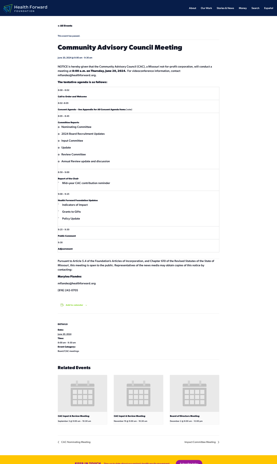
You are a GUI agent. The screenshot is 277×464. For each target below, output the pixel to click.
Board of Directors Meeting (184, 416)
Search (255, 8)
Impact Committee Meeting (200, 442)
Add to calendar (74, 305)
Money (243, 8)
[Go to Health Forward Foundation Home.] (25, 6)
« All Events (65, 25)
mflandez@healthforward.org (77, 75)
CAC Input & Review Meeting (73, 416)
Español (268, 8)
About (192, 8)
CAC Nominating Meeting (76, 442)
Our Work (206, 8)
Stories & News (225, 8)
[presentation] (82, 393)
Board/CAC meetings (68, 351)
